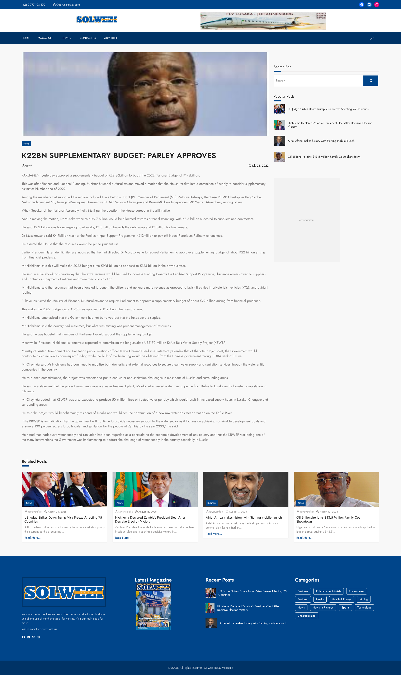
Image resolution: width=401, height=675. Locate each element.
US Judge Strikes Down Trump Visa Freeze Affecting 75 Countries (328, 109)
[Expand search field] (371, 38)
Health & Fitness (342, 599)
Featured (303, 599)
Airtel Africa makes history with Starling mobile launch (321, 141)
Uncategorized (307, 616)
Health (320, 599)
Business (211, 503)
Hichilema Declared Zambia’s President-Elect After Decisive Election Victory (330, 124)
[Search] (370, 80)
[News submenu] (70, 38)
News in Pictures (323, 607)
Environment (356, 591)
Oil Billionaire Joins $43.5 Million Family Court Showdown (324, 157)
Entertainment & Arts (328, 591)
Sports (345, 607)
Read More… (32, 538)
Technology (364, 607)
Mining (363, 599)
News (26, 144)
